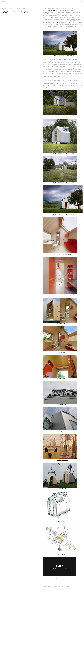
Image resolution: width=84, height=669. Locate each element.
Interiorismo (3, 9)
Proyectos (31, 1)
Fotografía (52, 586)
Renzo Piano (53, 10)
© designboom (61, 323)
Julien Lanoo (68, 56)
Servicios (35, 1)
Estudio (39, 1)
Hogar (56, 586)
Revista (67, 586)
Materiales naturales (61, 586)
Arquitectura (4, 8)
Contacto (53, 1)
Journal (49, 1)
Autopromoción (44, 1)
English (81, 1)
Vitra (57, 22)
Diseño (48, 586)
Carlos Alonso (22, 8)
